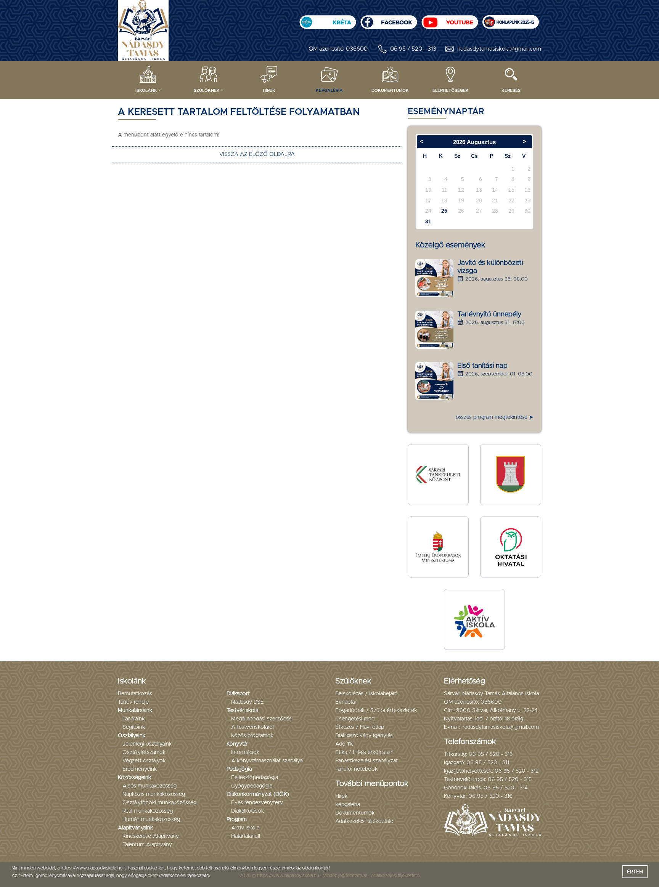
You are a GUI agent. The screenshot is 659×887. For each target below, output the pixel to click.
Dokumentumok (390, 90)
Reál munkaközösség (147, 811)
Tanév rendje (133, 702)
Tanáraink (133, 719)
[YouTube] (449, 19)
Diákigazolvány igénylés (364, 735)
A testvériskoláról (252, 727)
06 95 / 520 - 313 (413, 49)
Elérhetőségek (450, 90)
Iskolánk (146, 90)
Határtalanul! (245, 836)
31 (428, 221)
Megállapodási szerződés (261, 719)
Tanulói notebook (356, 769)
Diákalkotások (247, 811)
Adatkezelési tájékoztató (364, 821)
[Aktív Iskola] (474, 619)
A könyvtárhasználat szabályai (267, 760)
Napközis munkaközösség (153, 794)
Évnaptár (346, 702)
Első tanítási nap (482, 365)
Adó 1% (344, 744)
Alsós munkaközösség (149, 786)
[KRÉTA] (327, 19)
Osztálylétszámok (144, 752)
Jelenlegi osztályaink (147, 744)
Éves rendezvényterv (257, 802)
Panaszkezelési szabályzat (366, 760)
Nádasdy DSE (247, 702)
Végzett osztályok (144, 760)
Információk (245, 752)
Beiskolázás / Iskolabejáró (366, 693)
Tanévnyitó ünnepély (489, 314)
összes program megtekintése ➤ (495, 417)
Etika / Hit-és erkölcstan (363, 752)
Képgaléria (329, 90)
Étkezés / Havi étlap (359, 727)
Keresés (511, 90)
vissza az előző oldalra (257, 154)
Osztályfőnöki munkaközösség (159, 802)
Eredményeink (139, 769)
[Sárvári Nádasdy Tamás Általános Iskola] (510, 19)
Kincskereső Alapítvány (150, 836)
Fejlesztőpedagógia (254, 777)
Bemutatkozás (135, 693)
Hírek (269, 90)
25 (444, 211)
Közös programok (252, 735)
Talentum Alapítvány (147, 844)
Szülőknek (207, 90)
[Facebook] (388, 19)
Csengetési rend (355, 719)
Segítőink (133, 727)
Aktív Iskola (245, 828)
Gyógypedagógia (251, 786)
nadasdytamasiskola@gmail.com (499, 49)
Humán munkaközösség (151, 819)
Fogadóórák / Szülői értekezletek (376, 710)
